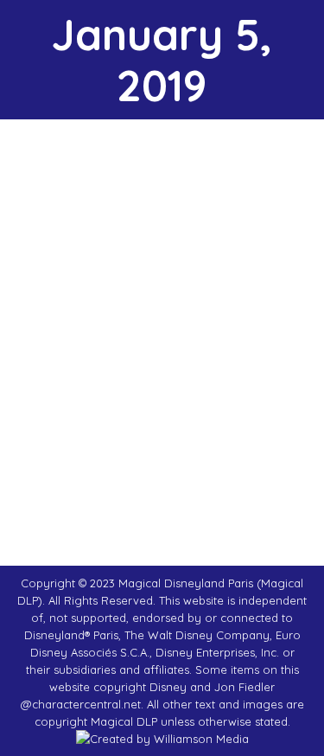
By (154, 406)
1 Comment (166, 423)
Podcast (60, 406)
